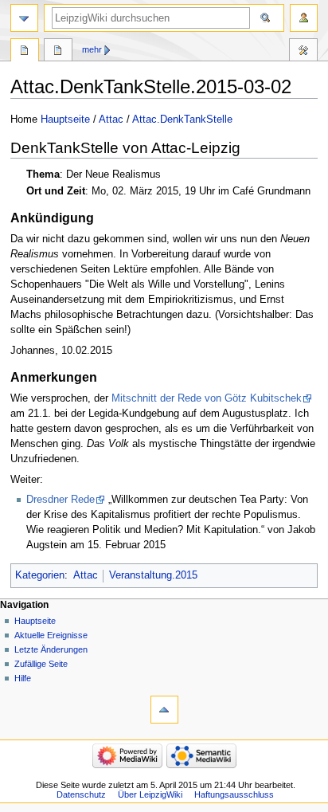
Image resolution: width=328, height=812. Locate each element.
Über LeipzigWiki (150, 794)
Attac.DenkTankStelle (182, 119)
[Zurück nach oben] (164, 710)
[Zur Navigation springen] (24, 18)
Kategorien (39, 575)
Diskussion (58, 52)
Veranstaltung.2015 (153, 575)
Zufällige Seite (41, 664)
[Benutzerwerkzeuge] (304, 18)
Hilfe (22, 678)
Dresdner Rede (60, 499)
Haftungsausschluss (234, 794)
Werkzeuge (303, 52)
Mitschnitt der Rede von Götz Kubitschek (206, 398)
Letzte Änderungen (51, 649)
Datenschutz (81, 794)
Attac (111, 119)
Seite (24, 52)
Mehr (92, 49)
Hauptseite (65, 119)
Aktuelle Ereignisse (51, 635)
